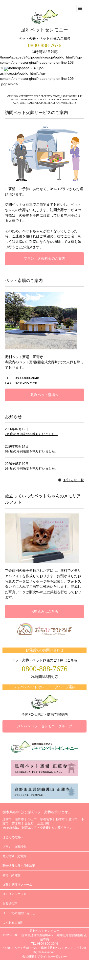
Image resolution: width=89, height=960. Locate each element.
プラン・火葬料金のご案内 (44, 258)
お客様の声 (9, 903)
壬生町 (29, 823)
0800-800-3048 (27, 378)
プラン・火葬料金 (14, 846)
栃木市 (60, 819)
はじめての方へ (12, 837)
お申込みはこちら (44, 611)
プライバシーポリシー (52, 956)
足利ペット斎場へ (44, 395)
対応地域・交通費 (14, 856)
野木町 (16, 823)
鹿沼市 (72, 819)
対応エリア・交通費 (35, 827)
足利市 (6, 819)
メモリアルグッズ (14, 894)
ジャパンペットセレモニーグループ (44, 726)
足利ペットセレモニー (44, 29)
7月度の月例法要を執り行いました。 (31, 434)
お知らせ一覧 (73, 480)
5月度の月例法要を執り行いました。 (31, 468)
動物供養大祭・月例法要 (18, 865)
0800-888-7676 (44, 45)
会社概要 (28, 956)
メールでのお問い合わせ (18, 913)
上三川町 (43, 823)
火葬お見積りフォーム (17, 884)
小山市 (32, 819)
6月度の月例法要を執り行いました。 (31, 451)
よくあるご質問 (12, 922)
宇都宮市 (46, 819)
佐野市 (19, 819)
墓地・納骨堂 (11, 875)
